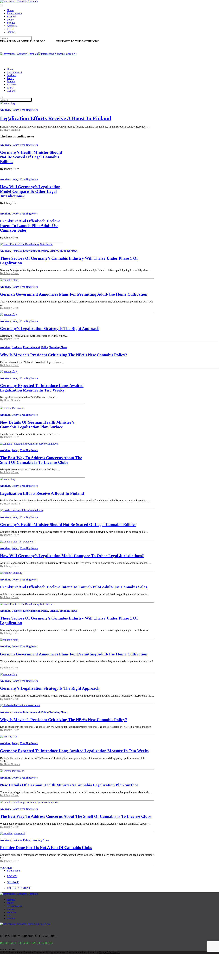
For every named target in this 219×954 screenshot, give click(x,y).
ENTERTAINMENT (18, 888)
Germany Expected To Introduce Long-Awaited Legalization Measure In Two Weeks (41, 387)
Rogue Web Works (109, 952)
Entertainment (14, 13)
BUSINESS (13, 870)
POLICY (12, 876)
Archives (12, 25)
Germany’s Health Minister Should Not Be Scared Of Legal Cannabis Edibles (31, 157)
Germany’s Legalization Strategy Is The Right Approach (49, 328)
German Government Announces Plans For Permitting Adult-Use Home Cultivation (73, 294)
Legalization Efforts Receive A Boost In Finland (55, 118)
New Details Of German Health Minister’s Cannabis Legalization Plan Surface (37, 424)
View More (6, 867)
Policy (10, 19)
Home (10, 10)
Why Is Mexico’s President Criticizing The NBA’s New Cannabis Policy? (63, 355)
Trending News (29, 109)
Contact (11, 31)
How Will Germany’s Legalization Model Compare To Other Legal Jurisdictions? (30, 191)
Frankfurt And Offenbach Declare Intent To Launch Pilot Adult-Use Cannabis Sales (30, 225)
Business (11, 16)
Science (11, 22)
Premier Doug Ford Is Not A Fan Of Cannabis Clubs (46, 847)
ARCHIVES (11, 912)
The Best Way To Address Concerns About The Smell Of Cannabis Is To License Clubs (41, 460)
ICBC (10, 28)
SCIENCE (13, 882)
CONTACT (11, 918)
